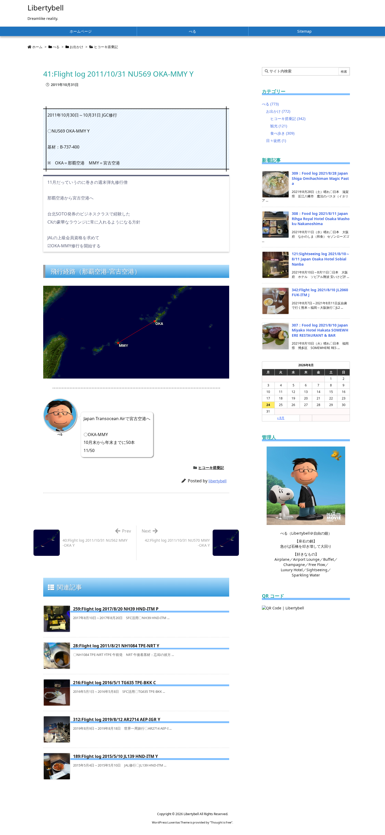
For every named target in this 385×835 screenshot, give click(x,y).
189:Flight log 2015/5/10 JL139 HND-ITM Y (115, 756)
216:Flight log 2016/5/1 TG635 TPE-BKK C (114, 682)
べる (56, 46)
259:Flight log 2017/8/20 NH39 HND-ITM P (115, 609)
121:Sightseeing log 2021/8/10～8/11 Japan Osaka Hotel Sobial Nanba (321, 258)
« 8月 (280, 418)
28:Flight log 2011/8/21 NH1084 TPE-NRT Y (116, 646)
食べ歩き (282, 133)
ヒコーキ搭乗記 (106, 46)
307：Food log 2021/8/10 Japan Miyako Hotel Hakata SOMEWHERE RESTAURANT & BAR (320, 330)
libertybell (217, 480)
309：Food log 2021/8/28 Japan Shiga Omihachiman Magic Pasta (320, 178)
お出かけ (76, 46)
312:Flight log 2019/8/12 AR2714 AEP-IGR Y (116, 719)
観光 (278, 125)
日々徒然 (276, 140)
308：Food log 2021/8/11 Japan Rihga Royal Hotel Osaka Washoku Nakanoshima (321, 218)
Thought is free (221, 822)
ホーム (37, 46)
